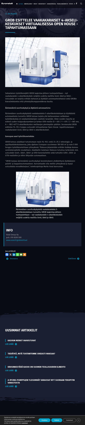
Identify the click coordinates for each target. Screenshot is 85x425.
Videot (35, 4)
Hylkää (56, 420)
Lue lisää (9, 344)
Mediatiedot (42, 4)
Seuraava (13, 259)
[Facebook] (6, 254)
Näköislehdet (28, 4)
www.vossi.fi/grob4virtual (16, 240)
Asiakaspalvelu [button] (51, 4)
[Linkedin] (14, 254)
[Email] (21, 254)
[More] (24, 254)
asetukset (25, 423)
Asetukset (69, 420)
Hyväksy (44, 420)
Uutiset (20, 4)
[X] (10, 254)
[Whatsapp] (17, 254)
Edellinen (72, 259)
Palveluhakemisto (62, 4)
